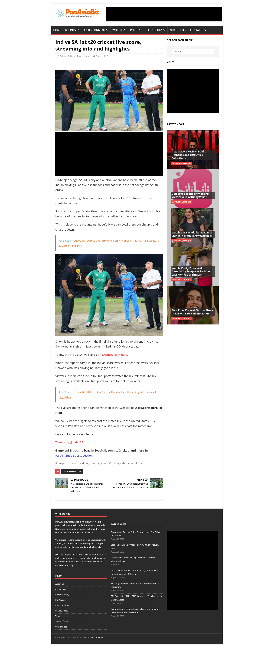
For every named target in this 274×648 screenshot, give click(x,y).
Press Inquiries (62, 605)
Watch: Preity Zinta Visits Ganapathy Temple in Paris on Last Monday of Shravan (191, 271)
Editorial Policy (62, 594)
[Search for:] (193, 51)
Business (71, 30)
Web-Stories (178, 30)
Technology (154, 30)
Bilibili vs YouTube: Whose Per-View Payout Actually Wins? (191, 195)
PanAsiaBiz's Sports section (74, 455)
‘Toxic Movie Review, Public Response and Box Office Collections (189, 155)
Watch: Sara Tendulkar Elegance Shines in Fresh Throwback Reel (192, 234)
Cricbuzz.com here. (115, 355)
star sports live (72, 471)
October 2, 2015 (67, 56)
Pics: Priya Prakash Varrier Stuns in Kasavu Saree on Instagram (192, 311)
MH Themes (97, 637)
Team (58, 616)
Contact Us (198, 30)
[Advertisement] (164, 14)
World (117, 30)
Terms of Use (61, 621)
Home (57, 30)
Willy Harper (85, 56)
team (92, 525)
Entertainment (94, 30)
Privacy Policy (61, 610)
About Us (59, 583)
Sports (133, 30)
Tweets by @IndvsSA (69, 442)
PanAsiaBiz (61, 521)
